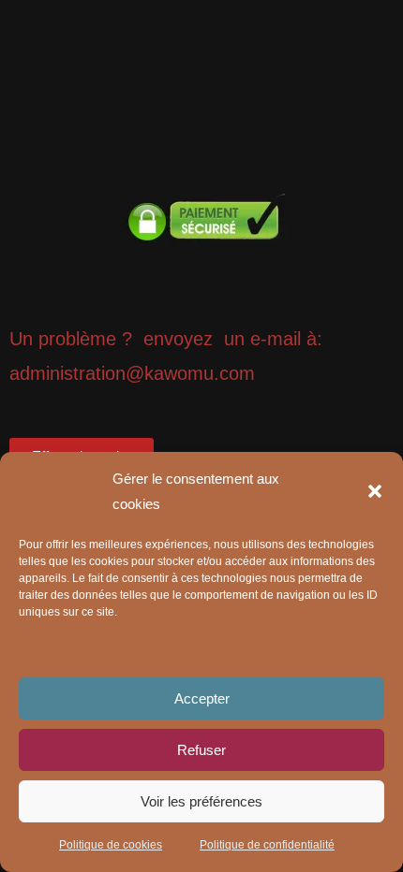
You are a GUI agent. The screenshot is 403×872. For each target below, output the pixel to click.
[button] (375, 491)
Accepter (202, 698)
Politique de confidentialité (267, 844)
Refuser (201, 750)
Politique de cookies (110, 844)
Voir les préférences (201, 801)
